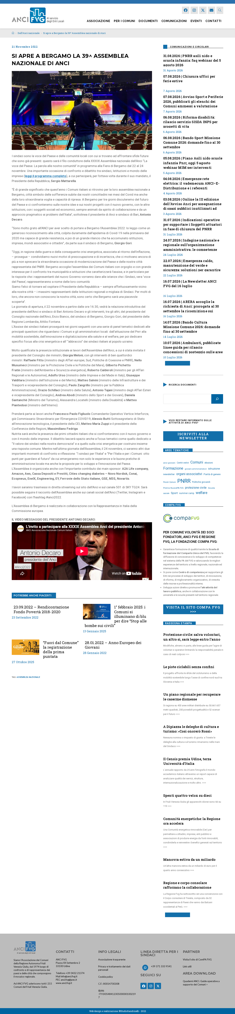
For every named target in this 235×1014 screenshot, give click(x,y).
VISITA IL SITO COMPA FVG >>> (193, 609)
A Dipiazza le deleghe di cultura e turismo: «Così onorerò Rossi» (191, 728)
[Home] (13, 33)
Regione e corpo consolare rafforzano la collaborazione (187, 885)
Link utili (187, 966)
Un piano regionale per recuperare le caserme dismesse (191, 696)
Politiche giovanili (201, 482)
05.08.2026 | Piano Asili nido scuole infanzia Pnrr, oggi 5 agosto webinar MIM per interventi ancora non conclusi (192, 162)
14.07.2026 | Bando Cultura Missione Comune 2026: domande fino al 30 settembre (191, 326)
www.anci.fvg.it (64, 983)
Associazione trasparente (111, 959)
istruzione (214, 468)
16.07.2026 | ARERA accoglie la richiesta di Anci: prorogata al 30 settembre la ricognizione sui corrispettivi (191, 305)
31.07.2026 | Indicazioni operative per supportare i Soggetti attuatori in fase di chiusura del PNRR (192, 224)
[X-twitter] (203, 10)
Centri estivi (183, 462)
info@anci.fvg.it (69, 976)
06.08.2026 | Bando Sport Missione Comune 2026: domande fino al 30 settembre (191, 142)
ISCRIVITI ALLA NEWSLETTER (193, 436)
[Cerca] (217, 399)
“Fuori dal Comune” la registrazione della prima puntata (61, 649)
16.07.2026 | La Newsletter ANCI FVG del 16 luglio (189, 283)
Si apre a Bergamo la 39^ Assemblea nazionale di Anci (74, 33)
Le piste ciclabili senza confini (188, 667)
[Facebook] (185, 10)
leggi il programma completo (45, 176)
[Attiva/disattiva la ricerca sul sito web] (219, 10)
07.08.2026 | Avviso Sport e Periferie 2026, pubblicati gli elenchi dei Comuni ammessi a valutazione (193, 101)
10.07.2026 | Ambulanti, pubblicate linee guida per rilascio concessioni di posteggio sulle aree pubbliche (193, 347)
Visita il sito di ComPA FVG (197, 959)
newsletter (169, 474)
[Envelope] (211, 10)
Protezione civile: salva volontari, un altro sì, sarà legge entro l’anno (191, 636)
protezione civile (196, 487)
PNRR (184, 481)
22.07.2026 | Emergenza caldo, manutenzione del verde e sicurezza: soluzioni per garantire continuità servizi (192, 265)
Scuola (211, 488)
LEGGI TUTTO (176, 363)
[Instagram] (194, 10)
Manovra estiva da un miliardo (189, 859)
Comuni (196, 462)
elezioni (209, 462)
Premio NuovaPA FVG (173, 488)
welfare (201, 493)
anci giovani (169, 462)
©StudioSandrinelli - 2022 (132, 1011)
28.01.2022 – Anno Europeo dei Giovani (113, 645)
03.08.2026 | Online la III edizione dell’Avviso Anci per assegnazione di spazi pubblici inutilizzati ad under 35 (192, 203)
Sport (174, 493)
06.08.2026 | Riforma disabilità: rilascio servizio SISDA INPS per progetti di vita (190, 121)
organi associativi (189, 474)
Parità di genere (212, 474)
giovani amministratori (196, 469)
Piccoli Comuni (169, 482)
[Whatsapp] (145, 968)
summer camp (186, 493)
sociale (166, 493)
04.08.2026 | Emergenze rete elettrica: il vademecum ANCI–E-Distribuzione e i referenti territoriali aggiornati (191, 183)
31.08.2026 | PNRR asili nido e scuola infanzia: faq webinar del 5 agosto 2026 (192, 60)
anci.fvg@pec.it (69, 979)
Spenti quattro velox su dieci (187, 795)
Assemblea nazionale (28, 677)
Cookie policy (105, 976)
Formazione (173, 468)
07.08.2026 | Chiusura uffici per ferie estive (189, 78)
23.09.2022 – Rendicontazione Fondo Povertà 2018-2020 (41, 609)
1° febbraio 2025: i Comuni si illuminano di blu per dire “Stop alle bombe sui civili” (116, 616)
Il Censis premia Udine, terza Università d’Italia (187, 761)
